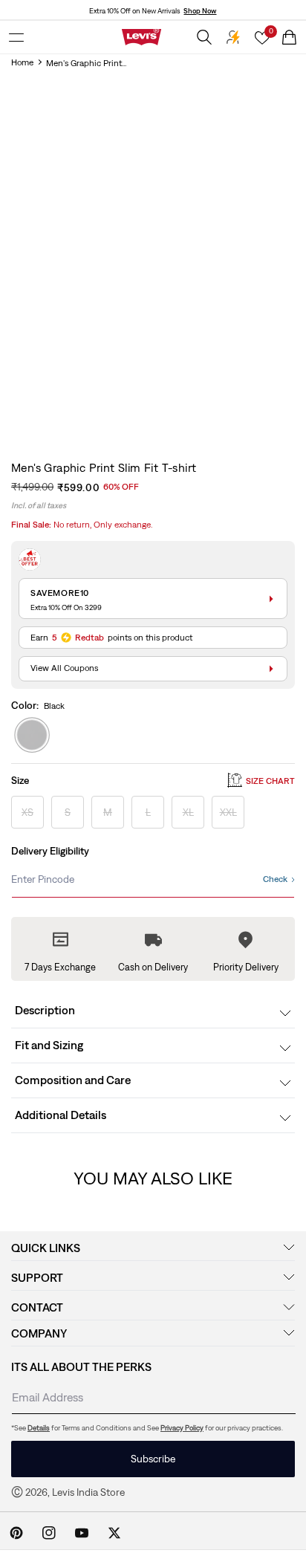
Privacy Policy (182, 1428)
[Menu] (16, 37)
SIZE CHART (270, 781)
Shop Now (199, 11)
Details (38, 1428)
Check (275, 879)
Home (22, 62)
